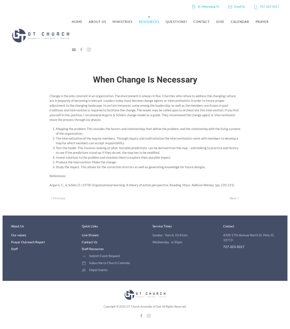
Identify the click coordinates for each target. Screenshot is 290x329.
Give (220, 22)
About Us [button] (97, 22)
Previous (59, 198)
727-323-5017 (269, 6)
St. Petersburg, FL (209, 6)
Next (233, 198)
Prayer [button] (262, 22)
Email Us (239, 6)
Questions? (176, 22)
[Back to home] (41, 35)
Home (77, 22)
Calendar (240, 22)
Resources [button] (149, 22)
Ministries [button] (122, 22)
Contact (201, 22)
